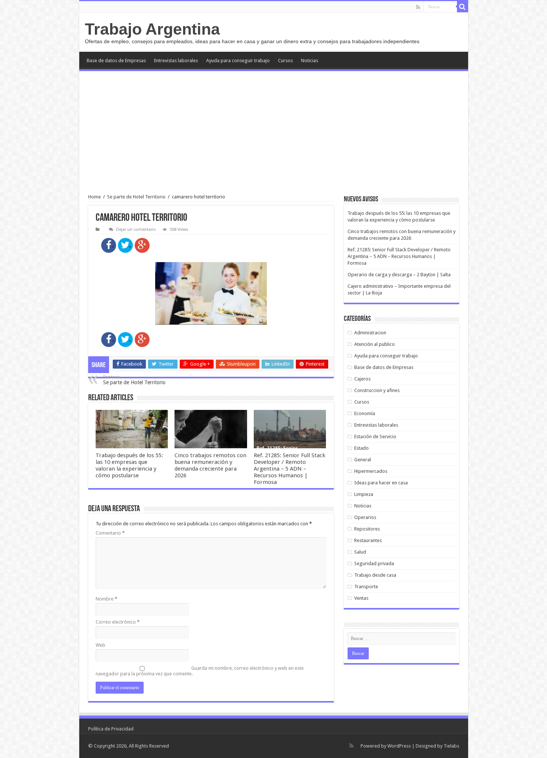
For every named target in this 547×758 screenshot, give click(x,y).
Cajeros (362, 379)
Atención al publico (374, 344)
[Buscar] (462, 6)
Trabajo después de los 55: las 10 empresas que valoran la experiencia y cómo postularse (129, 465)
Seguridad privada (374, 563)
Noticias (309, 60)
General (362, 459)
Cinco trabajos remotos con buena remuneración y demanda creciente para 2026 (210, 465)
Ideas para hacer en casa (381, 482)
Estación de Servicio (375, 436)
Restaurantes (368, 540)
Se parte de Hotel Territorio (136, 197)
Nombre (106, 599)
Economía (364, 413)
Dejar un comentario (136, 229)
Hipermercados (370, 471)
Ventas (361, 598)
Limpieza (363, 494)
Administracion (370, 332)
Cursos (285, 60)
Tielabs (451, 746)
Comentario (110, 533)
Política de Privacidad (111, 729)
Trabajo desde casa (375, 575)
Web (100, 645)
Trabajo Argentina (152, 29)
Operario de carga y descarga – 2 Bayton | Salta (399, 274)
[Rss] (418, 7)
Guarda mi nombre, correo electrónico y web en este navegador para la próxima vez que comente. (200, 670)
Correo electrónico (118, 622)
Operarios (365, 517)
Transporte (366, 586)
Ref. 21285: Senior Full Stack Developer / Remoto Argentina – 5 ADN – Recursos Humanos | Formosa (289, 468)
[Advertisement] (273, 132)
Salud (360, 552)
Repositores (367, 529)
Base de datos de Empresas (116, 60)
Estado (361, 448)
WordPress (399, 746)
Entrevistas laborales (176, 60)
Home (94, 197)
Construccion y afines (377, 390)
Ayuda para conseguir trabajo (238, 60)
